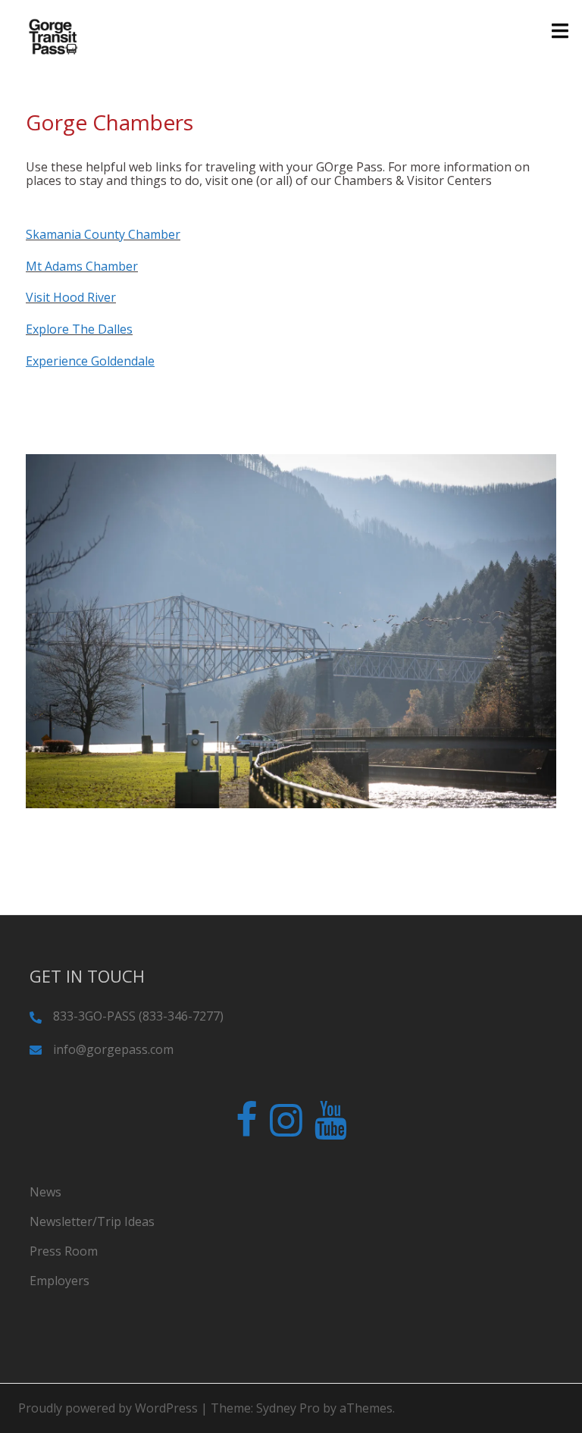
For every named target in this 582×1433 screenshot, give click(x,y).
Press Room (64, 1251)
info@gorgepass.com (113, 1049)
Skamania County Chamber (103, 234)
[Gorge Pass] (53, 36)
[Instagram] (286, 1129)
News (45, 1192)
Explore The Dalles (79, 329)
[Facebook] (247, 1129)
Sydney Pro (288, 1408)
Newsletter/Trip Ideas (92, 1221)
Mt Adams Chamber (82, 266)
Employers (59, 1280)
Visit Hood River (71, 297)
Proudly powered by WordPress (108, 1408)
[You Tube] (330, 1129)
